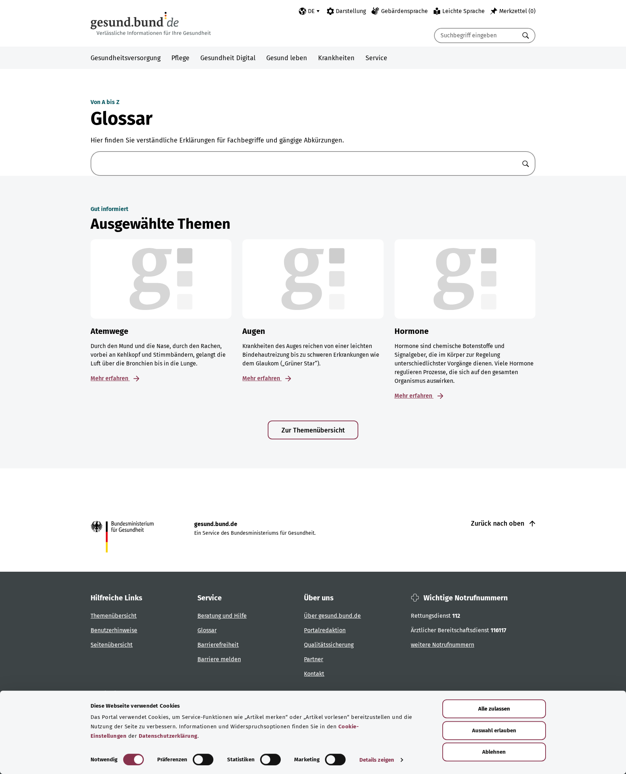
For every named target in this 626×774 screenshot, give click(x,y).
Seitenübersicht (112, 644)
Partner (313, 659)
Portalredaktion (325, 630)
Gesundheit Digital (227, 58)
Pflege (180, 58)
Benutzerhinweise (114, 630)
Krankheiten (336, 58)
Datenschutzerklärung (168, 736)
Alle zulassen (494, 708)
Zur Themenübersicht (313, 430)
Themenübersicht (114, 615)
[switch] (203, 759)
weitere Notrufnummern (442, 644)
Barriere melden (219, 659)
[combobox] (475, 35)
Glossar (207, 630)
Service (376, 58)
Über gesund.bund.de (332, 615)
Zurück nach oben (498, 523)
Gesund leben (286, 58)
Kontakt (314, 673)
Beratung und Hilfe (222, 615)
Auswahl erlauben (494, 730)
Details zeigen (376, 760)
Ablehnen (494, 752)
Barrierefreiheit (218, 644)
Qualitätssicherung (329, 644)
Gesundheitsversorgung (125, 58)
